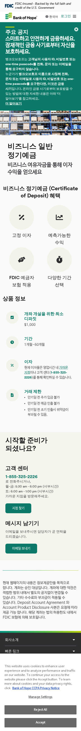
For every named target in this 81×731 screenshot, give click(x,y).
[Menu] (74, 16)
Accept (40, 722)
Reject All (40, 710)
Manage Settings (40, 697)
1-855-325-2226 (21, 476)
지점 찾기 (18, 508)
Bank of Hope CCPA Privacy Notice (36, 688)
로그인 (66, 16)
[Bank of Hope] (21, 16)
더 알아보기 (13, 103)
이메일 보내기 (21, 548)
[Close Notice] (76, 29)
